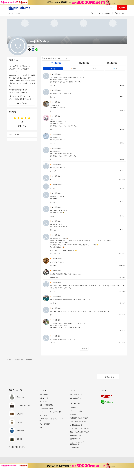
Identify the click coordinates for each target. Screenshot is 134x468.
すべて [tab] (53, 69)
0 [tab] (116, 69)
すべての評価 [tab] (56, 63)
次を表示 (84, 349)
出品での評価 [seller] (84, 63)
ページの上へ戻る (108, 377)
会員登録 (122, 7)
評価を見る (22, 126)
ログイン (111, 7)
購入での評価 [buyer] (112, 63)
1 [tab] (95, 69)
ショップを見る (21, 103)
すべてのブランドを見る (17, 447)
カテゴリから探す (105, 13)
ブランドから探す (120, 13)
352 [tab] (74, 69)
